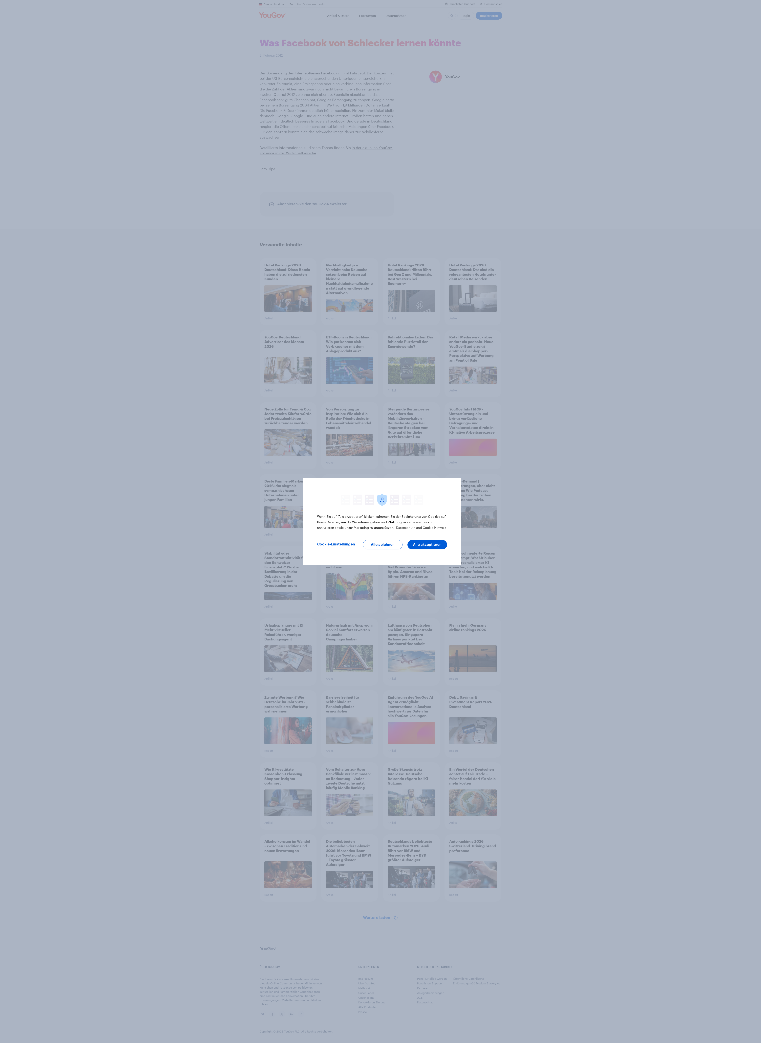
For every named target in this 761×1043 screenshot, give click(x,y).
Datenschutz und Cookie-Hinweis (420, 527)
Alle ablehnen (383, 544)
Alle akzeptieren (427, 544)
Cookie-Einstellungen (336, 544)
